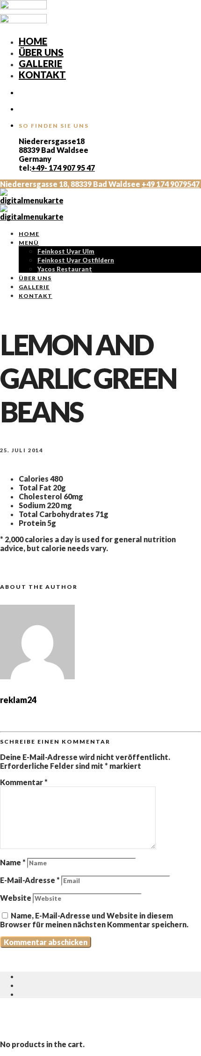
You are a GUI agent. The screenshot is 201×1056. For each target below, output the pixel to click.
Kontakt (42, 74)
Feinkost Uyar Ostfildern (75, 260)
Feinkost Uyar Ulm (65, 251)
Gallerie (40, 63)
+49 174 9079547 (171, 183)
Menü (29, 242)
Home (33, 41)
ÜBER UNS (41, 52)
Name (13, 862)
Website (15, 897)
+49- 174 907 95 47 (63, 167)
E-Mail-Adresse (30, 880)
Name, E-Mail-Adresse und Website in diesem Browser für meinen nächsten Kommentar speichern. (94, 920)
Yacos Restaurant (64, 269)
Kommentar (24, 782)
